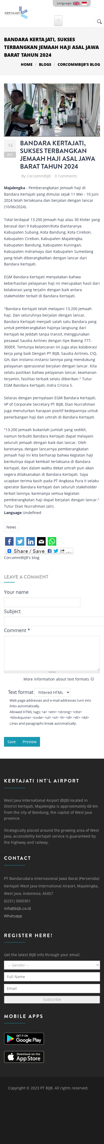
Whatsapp (13, 915)
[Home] (16, 11)
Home (27, 64)
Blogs (45, 64)
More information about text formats (56, 679)
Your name (16, 592)
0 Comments (66, 175)
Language (13, 512)
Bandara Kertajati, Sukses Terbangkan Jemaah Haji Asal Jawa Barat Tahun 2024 (57, 155)
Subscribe (52, 999)
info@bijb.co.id (17, 908)
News (11, 527)
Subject (12, 611)
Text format (20, 692)
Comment (17, 630)
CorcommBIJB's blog (79, 64)
